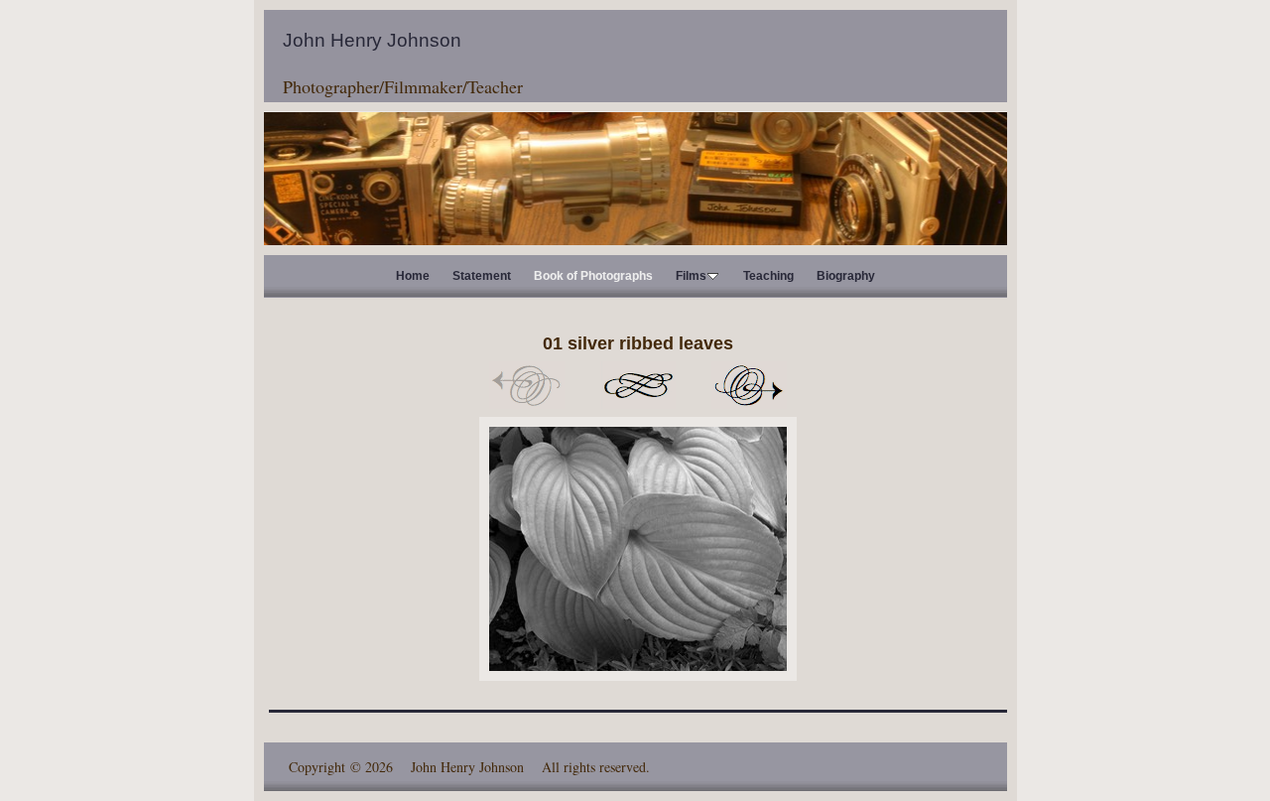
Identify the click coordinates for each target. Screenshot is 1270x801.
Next (749, 385)
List (638, 385)
